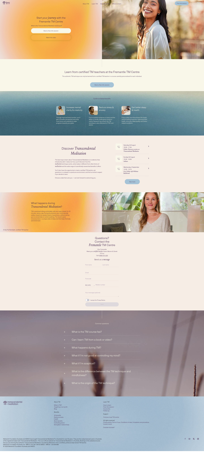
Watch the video (51, 37)
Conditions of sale (126, 422)
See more (132, 182)
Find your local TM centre (111, 417)
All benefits (57, 415)
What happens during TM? (86, 347)
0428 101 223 (103, 255)
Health (56, 419)
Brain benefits (58, 421)
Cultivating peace (59, 423)
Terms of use (116, 422)
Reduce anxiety (58, 417)
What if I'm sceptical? (83, 363)
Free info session (182, 3)
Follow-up (106, 411)
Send (102, 304)
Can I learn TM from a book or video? (92, 339)
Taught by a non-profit (60, 407)
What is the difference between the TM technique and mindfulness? (101, 373)
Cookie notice (107, 424)
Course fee (106, 409)
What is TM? (58, 405)
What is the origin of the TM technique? (93, 383)
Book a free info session (51, 31)
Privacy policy (107, 422)
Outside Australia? (109, 427)
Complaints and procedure (141, 422)
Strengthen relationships (61, 425)
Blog (55, 409)
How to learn (107, 405)
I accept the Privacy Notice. (97, 300)
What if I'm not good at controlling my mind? (96, 355)
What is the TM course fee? (87, 332)
